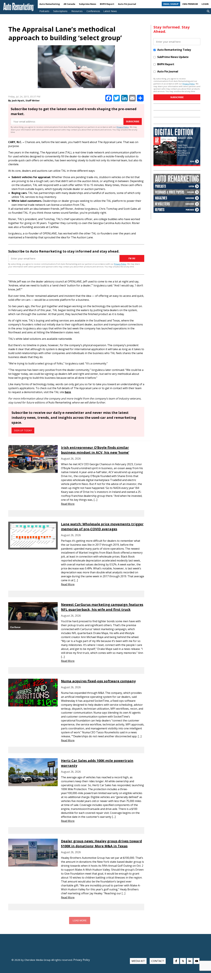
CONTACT (157, 961)
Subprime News (87, 3)
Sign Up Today (23, 430)
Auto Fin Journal (127, 3)
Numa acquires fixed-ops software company (98, 681)
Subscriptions (60, 11)
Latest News (110, 11)
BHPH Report (107, 3)
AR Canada (69, 3)
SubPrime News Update (173, 57)
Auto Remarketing (49, 3)
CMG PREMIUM (190, 3)
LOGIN (205, 3)
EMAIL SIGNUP (171, 3)
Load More (80, 920)
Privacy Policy (123, 127)
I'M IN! (131, 258)
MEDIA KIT (138, 961)
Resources (77, 11)
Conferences (93, 11)
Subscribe (132, 121)
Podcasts (44, 11)
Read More (68, 504)
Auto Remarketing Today (174, 50)
